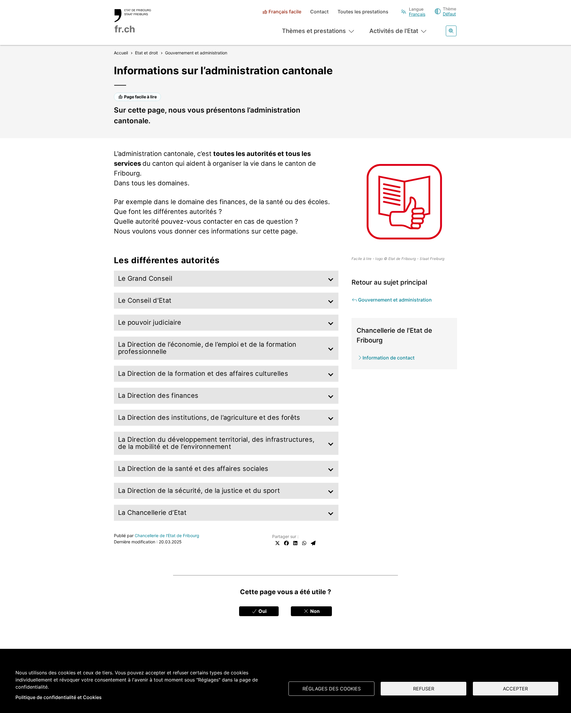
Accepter (515, 689)
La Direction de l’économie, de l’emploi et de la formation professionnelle (207, 348)
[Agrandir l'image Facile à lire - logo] (404, 202)
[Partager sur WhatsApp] (304, 543)
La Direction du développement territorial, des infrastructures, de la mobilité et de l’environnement (216, 443)
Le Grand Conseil (145, 278)
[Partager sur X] (277, 543)
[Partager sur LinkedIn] (295, 543)
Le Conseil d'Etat (145, 300)
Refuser (423, 689)
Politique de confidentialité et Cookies (58, 697)
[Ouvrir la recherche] (451, 31)
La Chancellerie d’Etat (152, 512)
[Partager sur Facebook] (286, 543)
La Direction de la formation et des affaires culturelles (203, 373)
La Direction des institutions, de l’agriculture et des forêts (209, 417)
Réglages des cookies (331, 689)
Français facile (285, 12)
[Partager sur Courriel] (313, 543)
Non (314, 611)
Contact (319, 12)
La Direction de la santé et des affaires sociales (193, 468)
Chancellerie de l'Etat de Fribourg (167, 535)
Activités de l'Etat (393, 30)
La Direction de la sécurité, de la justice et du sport (199, 490)
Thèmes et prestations (314, 30)
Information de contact (389, 358)
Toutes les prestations (363, 12)
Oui (261, 611)
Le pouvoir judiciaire (149, 322)
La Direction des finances (158, 395)
